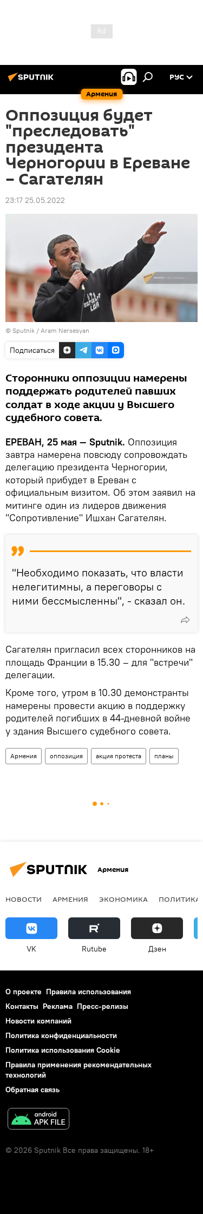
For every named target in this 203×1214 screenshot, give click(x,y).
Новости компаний (38, 1021)
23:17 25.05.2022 (35, 200)
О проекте (23, 991)
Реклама (58, 1006)
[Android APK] (38, 1120)
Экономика (123, 899)
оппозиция (66, 756)
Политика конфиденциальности (61, 1035)
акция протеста (118, 756)
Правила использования (88, 991)
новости (23, 899)
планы (164, 756)
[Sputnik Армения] (32, 81)
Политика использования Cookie (62, 1050)
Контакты (21, 1006)
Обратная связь (32, 1089)
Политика (179, 899)
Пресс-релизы (102, 1006)
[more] (185, 620)
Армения (23, 756)
